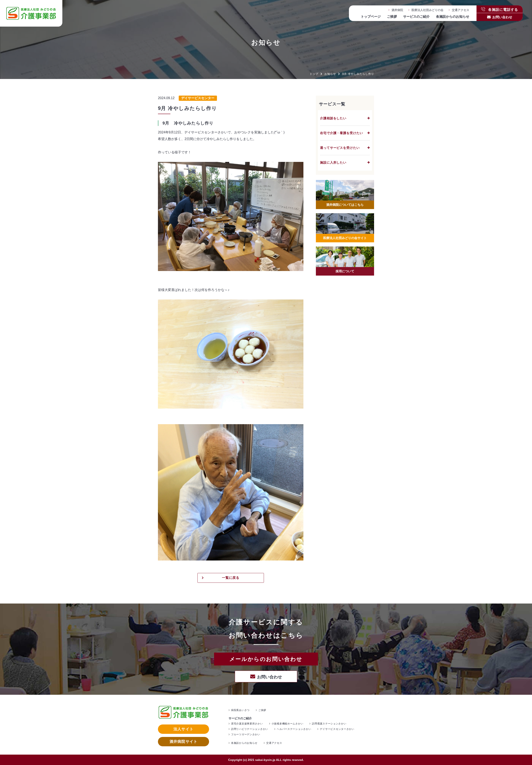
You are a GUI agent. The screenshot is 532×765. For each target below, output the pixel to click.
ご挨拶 (392, 16)
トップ (314, 73)
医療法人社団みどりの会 (427, 10)
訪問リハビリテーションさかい (249, 729)
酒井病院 (397, 10)
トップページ (371, 16)
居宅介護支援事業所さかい (247, 723)
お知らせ (330, 73)
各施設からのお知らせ (452, 16)
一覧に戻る (231, 577)
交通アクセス (460, 10)
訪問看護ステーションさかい (329, 723)
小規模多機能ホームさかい (287, 723)
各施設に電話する (502, 9)
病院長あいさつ (240, 710)
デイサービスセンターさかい (337, 729)
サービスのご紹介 (416, 16)
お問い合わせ (502, 17)
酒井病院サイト (183, 741)
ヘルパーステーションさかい (294, 729)
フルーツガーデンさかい (245, 734)
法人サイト (183, 729)
